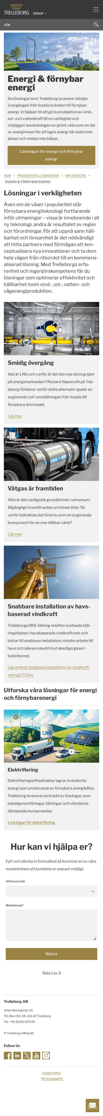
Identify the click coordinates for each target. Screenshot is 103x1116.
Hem (7, 176)
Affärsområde (15, 881)
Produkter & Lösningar (38, 176)
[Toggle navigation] (94, 9)
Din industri (75, 176)
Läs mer (15, 416)
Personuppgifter (52, 1078)
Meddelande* (15, 905)
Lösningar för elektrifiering (31, 822)
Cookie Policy (51, 1073)
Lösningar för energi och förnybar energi (51, 155)
